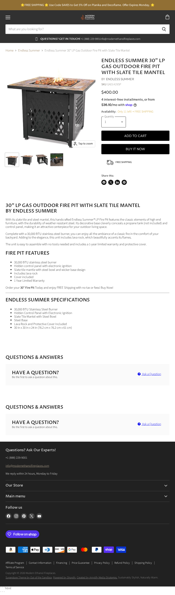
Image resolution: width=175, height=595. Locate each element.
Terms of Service (15, 567)
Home (9, 50)
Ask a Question (151, 374)
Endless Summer (29, 50)
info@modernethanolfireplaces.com (27, 466)
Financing (61, 563)
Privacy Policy (102, 563)
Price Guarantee (80, 563)
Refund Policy (122, 563)
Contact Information (40, 563)
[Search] (164, 29)
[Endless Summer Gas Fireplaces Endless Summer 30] (12, 160)
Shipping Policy (143, 563)
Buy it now (135, 149)
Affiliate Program (15, 563)
